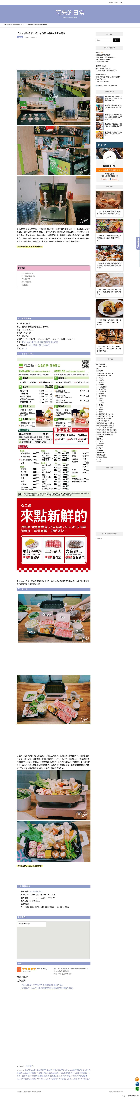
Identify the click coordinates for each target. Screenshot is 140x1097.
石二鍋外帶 (26, 279)
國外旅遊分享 (101, 452)
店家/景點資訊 (27, 282)
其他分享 (100, 371)
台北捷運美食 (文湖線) (104, 418)
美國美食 (100, 448)
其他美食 (100, 437)
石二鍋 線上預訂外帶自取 (39, 345)
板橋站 (101, 407)
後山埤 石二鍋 (30, 1070)
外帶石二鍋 (65, 1076)
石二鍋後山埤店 (65, 1079)
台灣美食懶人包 (102, 366)
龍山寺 (101, 400)
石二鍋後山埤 (42, 1079)
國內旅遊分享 (101, 455)
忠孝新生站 (102, 396)
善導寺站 (101, 393)
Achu (27, 37)
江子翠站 (101, 403)
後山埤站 (20, 37)
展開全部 (98, 364)
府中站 (101, 409)
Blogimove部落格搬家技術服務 (130, 1096)
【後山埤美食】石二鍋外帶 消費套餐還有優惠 (40, 342)
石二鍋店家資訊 (27, 273)
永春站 (101, 382)
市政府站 (101, 384)
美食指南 (21, 268)
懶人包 (99, 369)
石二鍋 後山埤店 (36, 892)
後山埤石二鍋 (62, 1070)
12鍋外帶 (76, 1079)
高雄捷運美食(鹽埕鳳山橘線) (105, 425)
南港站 (101, 378)
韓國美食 (100, 446)
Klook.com (99, 538)
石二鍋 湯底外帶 (66, 1073)
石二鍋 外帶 (51, 1070)
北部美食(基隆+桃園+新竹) (105, 427)
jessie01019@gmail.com (110, 85)
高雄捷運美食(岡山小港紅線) (105, 423)
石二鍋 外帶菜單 (80, 1073)
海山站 (101, 412)
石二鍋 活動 (41, 1073)
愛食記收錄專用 (102, 457)
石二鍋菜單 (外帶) (28, 276)
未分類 (99, 459)
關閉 (103, 364)
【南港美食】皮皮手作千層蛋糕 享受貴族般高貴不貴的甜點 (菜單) (46, 988)
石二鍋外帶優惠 (29, 1073)
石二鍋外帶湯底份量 (52, 1076)
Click (138, 243)
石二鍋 (25, 349)
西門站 (101, 398)
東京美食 (100, 441)
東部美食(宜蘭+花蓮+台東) (105, 434)
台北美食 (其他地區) (103, 421)
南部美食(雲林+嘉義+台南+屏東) (107, 432)
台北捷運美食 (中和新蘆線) (105, 416)
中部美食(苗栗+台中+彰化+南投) (107, 430)
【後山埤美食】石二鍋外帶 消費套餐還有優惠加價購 (41, 985)
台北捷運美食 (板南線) (104, 375)
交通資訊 (25, 285)
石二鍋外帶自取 (75, 1070)
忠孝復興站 (102, 391)
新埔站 (101, 405)
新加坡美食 (100, 450)
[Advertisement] (53, 55)
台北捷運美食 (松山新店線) (105, 414)
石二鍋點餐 (53, 1079)
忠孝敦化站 (102, 389)
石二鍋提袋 (85, 1079)
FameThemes (120, 1091)
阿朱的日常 (70, 13)
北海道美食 (100, 443)
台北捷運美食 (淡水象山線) (105, 373)
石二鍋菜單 (41, 1070)
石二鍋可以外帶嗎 (28, 1079)
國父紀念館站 (103, 387)
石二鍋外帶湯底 (36, 1076)
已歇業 (99, 461)
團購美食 (100, 439)
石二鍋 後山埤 (52, 1073)
